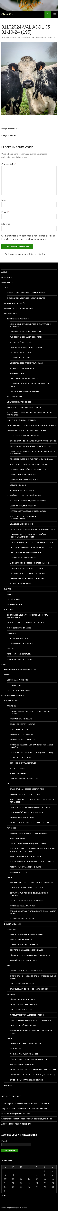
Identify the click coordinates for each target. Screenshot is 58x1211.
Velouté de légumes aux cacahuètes (27, 901)
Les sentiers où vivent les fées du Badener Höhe (32, 542)
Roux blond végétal (19, 872)
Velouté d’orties (17, 768)
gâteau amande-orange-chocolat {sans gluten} (32, 1075)
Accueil (4, 272)
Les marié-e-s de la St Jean (21, 643)
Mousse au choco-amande (22, 1064)
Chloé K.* (7, 14)
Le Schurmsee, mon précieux (23, 506)
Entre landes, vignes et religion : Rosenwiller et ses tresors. (32, 452)
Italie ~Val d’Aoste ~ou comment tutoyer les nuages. (31, 425)
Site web (5, 224)
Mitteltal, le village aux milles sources (28, 511)
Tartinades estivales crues (22, 817)
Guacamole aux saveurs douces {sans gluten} (31, 752)
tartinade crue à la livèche (22, 740)
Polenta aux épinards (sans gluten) (26, 867)
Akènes (10, 594)
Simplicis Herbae (14, 685)
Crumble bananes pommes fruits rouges (29, 989)
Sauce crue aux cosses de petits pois (27, 789)
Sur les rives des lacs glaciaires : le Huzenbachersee (26, 517)
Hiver (9, 877)
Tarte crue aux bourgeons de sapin (26, 934)
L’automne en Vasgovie (20, 352)
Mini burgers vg (17, 838)
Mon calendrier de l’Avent (19, 690)
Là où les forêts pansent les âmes (25, 332)
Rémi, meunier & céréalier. (19, 654)
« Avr (4, 1195)
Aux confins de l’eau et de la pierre (26, 337)
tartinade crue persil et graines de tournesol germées (31, 746)
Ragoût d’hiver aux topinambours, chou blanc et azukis (33, 912)
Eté (8, 784)
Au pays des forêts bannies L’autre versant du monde (24, 1109)
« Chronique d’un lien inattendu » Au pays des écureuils (31, 325)
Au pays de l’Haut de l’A (44, 38)
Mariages (11, 633)
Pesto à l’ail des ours (19, 729)
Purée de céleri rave (19, 773)
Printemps (11, 706)
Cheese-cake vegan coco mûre (24, 945)
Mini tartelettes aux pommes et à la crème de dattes (31, 1032)
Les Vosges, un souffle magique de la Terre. (27, 430)
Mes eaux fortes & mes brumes (18, 308)
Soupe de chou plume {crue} (23, 763)
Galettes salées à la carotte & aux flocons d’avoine (30, 712)
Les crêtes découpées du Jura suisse (26, 363)
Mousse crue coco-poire (21, 1010)
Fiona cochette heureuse (19, 628)
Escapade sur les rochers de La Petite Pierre (30, 446)
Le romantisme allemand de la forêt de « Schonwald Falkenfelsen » (28, 536)
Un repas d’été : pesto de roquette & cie (28, 812)
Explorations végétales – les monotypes (26, 293)
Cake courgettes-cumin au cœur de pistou (30, 807)
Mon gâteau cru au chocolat (23, 960)
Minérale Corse (17, 373)
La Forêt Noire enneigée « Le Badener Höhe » (30, 563)
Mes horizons (10, 314)
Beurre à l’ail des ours (20, 758)
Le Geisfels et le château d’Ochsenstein (28, 469)
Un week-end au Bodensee (19, 402)
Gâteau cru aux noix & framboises (26, 971)
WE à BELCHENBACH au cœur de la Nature (26, 623)
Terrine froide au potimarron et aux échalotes (32, 862)
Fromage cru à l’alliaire (21, 719)
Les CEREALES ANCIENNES (17, 680)
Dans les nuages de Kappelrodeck (25, 552)
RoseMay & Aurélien (19, 638)
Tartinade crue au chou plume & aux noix (29, 833)
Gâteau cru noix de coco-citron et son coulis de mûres (33, 977)
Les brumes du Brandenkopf (23, 558)
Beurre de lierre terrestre (22, 724)
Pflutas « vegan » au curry (22, 919)
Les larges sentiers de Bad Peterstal (27, 568)
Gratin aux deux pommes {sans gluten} (28, 843)
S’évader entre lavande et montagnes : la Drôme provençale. (29, 414)
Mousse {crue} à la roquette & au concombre (31, 882)
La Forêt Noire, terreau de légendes (24, 495)
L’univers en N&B (14, 604)
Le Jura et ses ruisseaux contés (24, 391)
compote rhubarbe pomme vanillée (26, 950)
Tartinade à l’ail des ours (21, 734)
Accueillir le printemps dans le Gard (24, 407)
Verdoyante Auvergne (20, 358)
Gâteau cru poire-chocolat (22, 999)
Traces (7, 288)
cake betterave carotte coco (24, 778)
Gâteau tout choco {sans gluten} (25, 1043)
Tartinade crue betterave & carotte (27, 794)
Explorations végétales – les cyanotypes (26, 298)
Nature (7, 589)
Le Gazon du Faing (18, 485)
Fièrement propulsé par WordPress (14, 1207)
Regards (11, 649)
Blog (3, 664)
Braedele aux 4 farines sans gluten (26, 1080)
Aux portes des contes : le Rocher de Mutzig (30, 464)
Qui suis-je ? (6, 277)
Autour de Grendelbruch (22, 490)
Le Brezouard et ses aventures (24, 480)
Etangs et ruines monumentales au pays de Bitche (33, 441)
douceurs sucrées (13, 924)
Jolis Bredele (16, 1049)
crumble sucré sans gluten (23, 1025)
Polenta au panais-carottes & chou (26, 888)
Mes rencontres (14, 397)
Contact (8, 1085)
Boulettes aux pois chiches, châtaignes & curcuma (29, 894)
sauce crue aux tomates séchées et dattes (29, 823)
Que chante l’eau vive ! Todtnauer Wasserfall (31, 547)
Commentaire (8, 164)
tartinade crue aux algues (22, 906)
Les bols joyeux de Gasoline (20, 659)
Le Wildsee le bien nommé (21, 524)
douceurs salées (12, 701)
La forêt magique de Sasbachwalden (27, 578)
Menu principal (54, 14)
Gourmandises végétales (13, 695)
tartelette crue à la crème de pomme (27, 1015)
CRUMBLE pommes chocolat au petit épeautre (31, 1020)
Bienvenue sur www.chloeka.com (20, 669)
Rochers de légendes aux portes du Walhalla (31, 459)
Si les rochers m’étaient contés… (25, 436)
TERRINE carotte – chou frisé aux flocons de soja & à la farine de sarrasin (33, 850)
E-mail (5, 212)
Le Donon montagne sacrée (23, 475)
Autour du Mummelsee (20, 584)
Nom (4, 200)
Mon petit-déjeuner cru (21, 939)
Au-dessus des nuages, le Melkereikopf (28, 501)
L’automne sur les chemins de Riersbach (28, 573)
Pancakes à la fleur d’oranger (24, 1054)
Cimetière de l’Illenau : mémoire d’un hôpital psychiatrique (27, 616)
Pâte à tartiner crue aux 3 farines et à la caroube (33, 1069)
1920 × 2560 (25, 38)
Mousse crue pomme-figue (22, 984)
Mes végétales (13, 599)
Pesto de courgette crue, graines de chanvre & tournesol (32, 801)
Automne (11, 828)
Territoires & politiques (18, 319)
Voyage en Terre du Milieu (22, 368)
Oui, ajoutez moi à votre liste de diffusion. (25, 254)
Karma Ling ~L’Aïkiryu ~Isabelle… (21, 420)
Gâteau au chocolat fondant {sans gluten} (30, 955)
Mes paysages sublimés (14, 303)
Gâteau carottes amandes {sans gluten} (28, 1059)
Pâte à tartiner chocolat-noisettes (26, 1004)
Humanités (9, 610)
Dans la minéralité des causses (24, 378)
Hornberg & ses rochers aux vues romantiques (32, 529)
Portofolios (7, 282)
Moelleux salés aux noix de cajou (26, 856)
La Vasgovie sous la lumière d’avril (26, 347)
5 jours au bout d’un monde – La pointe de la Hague (31, 385)
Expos (7, 675)
